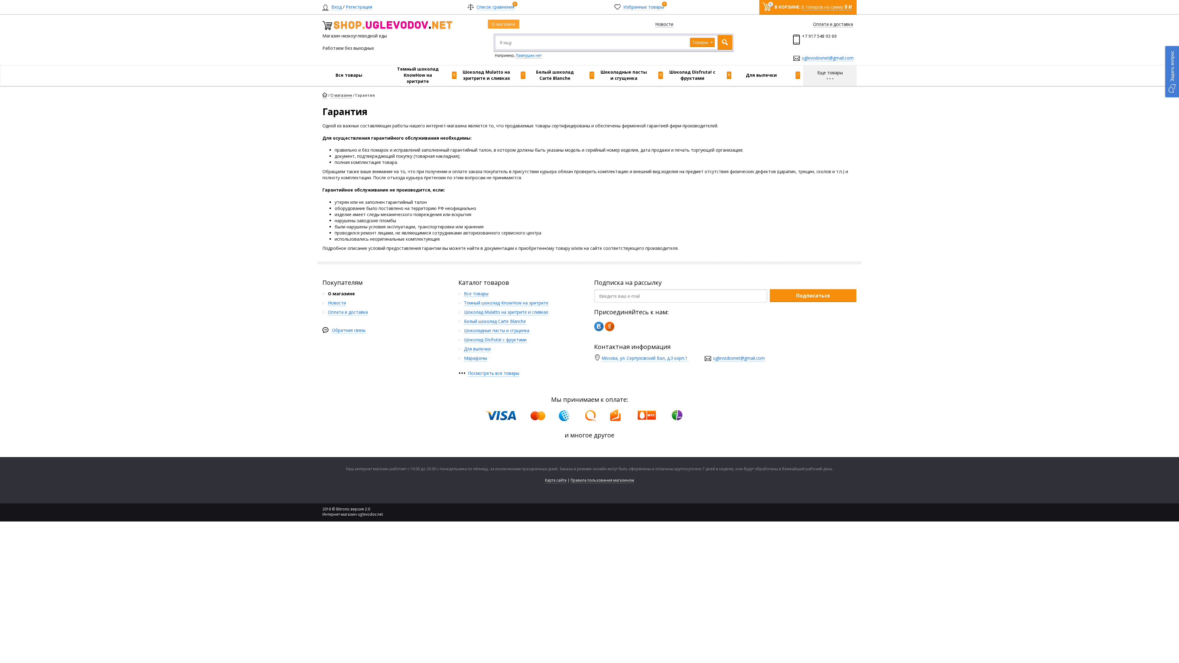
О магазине (341, 95)
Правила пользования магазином (602, 480)
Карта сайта (555, 480)
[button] (1172, 71)
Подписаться (813, 295)
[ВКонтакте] (599, 326)
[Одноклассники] (609, 326)
